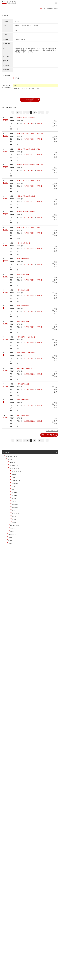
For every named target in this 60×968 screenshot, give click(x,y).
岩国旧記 (14, 501)
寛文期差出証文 (16, 483)
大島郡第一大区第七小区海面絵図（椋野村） (29, 180)
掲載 (55, 125)
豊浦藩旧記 (15, 504)
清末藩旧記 (15, 507)
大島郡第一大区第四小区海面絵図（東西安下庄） (30, 133)
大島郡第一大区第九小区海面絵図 (26, 196)
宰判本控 (14, 474)
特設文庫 (10, 543)
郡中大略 (14, 498)
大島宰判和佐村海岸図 (23, 290)
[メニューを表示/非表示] (56, 2)
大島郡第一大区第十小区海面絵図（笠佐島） (29, 227)
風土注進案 (15, 516)
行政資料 (10, 537)
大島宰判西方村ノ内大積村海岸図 (26, 352)
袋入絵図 (14, 522)
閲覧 (55, 121)
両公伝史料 (12, 528)
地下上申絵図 (15, 513)
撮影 (55, 123)
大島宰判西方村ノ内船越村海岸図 (26, 337)
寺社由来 (14, 519)
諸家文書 (10, 540)
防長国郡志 (15, 495)
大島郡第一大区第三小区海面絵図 (26, 117)
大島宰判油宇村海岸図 (23, 258)
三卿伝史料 (12, 531)
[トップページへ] (9, 3)
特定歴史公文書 (12, 534)
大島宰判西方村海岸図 (23, 321)
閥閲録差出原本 (16, 480)
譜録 (13, 489)
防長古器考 (15, 492)
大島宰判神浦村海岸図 (23, 305)
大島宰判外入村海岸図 (23, 384)
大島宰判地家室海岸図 (23, 399)
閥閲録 (13, 477)
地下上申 (14, 510)
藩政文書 (10, 459)
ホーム (43, 8)
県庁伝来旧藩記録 (14, 468)
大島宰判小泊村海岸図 (23, 274)
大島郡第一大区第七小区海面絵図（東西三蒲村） (30, 164)
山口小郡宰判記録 (14, 525)
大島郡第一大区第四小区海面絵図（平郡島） (29, 149)
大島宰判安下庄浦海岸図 (23, 415)
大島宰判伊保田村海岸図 (23, 243)
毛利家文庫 (12, 462)
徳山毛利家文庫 (14, 465)
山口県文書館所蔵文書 (11, 456)
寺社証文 (14, 486)
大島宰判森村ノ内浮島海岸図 (25, 368)
